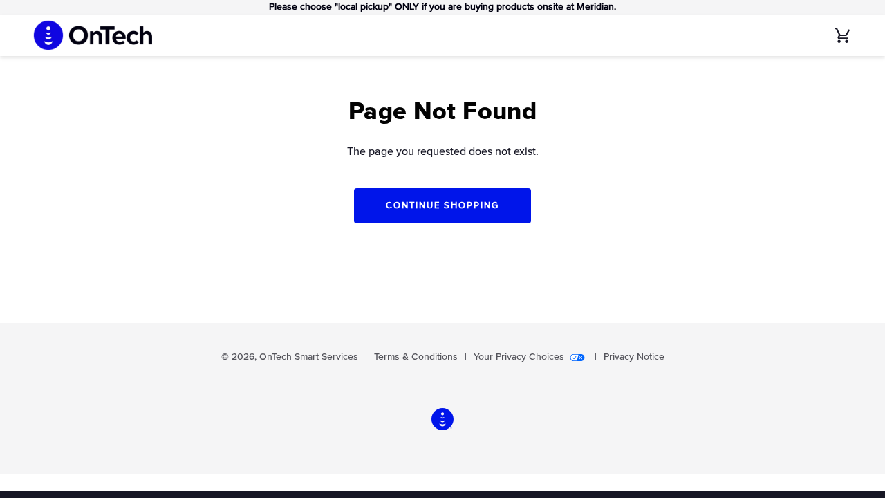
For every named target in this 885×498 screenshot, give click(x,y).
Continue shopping (442, 205)
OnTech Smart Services (308, 357)
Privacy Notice (634, 357)
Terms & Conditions (416, 357)
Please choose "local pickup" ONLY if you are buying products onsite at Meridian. (442, 7)
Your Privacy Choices (519, 357)
